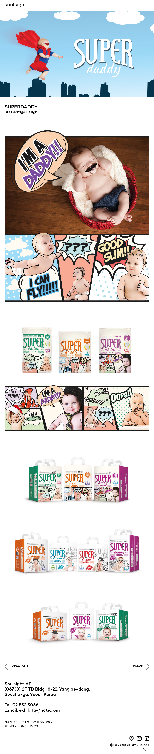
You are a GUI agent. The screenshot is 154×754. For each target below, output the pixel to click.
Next (138, 666)
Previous (20, 666)
